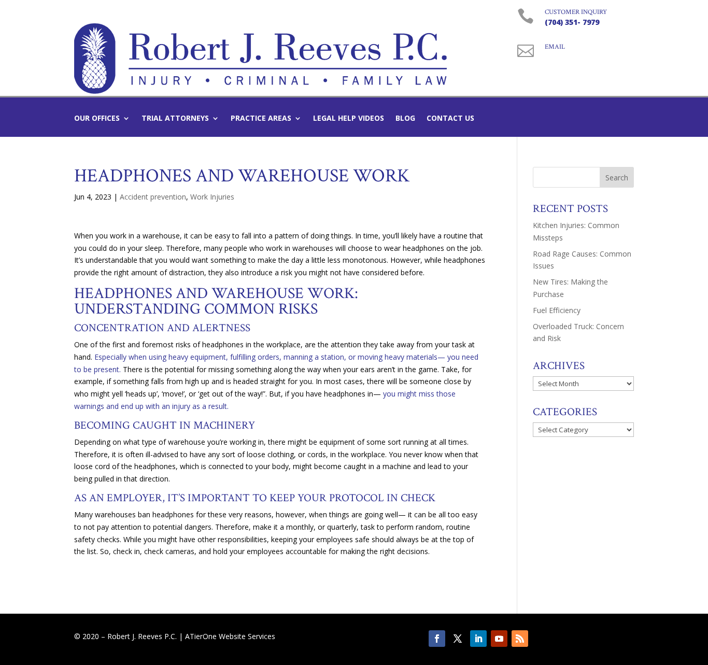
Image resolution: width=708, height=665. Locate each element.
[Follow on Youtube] (499, 638)
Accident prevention (153, 197)
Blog (405, 119)
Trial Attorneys (175, 119)
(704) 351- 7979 (572, 22)
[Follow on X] (457, 638)
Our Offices (97, 119)
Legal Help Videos (348, 119)
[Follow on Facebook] (437, 638)
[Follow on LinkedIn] (478, 638)
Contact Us (450, 119)
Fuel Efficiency (556, 310)
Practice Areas (261, 119)
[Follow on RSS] (520, 638)
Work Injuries (212, 197)
